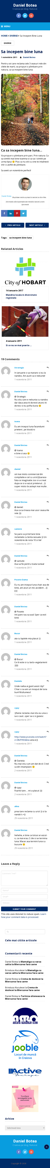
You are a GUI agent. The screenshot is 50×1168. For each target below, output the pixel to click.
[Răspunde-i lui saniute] (48, 528)
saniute (18, 529)
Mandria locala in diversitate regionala (21, 296)
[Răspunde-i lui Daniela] (48, 681)
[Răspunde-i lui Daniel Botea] (48, 391)
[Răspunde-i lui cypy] (48, 707)
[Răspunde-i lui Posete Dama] (48, 579)
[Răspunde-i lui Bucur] (48, 633)
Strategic (19, 367)
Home (4, 35)
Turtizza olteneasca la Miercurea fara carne (25, 997)
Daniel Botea (25, 5)
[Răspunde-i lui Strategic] (48, 367)
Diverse (14, 35)
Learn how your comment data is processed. (23, 916)
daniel (17, 469)
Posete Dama (21, 579)
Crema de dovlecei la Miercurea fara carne (24, 980)
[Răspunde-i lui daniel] (48, 469)
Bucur (17, 633)
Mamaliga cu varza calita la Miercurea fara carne (23, 963)
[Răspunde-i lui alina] (48, 806)
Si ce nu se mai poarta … (19, 345)
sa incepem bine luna (20, 237)
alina (16, 806)
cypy (16, 708)
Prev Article (13, 225)
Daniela (18, 681)
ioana (17, 421)
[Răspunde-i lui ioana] (48, 421)
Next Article (36, 225)
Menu (7, 26)
